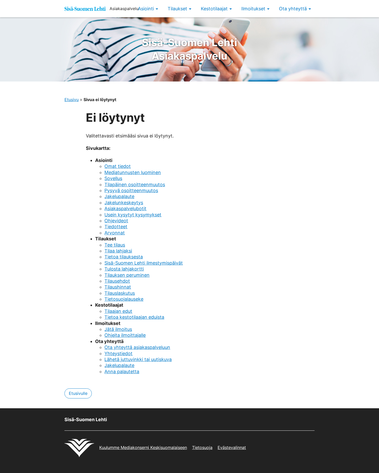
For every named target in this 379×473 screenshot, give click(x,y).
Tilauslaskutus (119, 293)
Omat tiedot (117, 166)
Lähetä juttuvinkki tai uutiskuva (138, 359)
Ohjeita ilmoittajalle (125, 335)
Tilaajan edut (118, 311)
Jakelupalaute (119, 196)
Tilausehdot (117, 281)
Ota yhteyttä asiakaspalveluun (137, 347)
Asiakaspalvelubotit (125, 208)
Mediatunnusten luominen (132, 172)
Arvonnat (114, 232)
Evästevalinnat (232, 447)
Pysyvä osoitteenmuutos (131, 190)
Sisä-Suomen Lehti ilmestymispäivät (143, 263)
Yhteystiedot (118, 353)
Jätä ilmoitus (118, 329)
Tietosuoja (202, 447)
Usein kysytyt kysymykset (132, 214)
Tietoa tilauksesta (123, 256)
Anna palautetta (121, 371)
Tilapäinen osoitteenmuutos (134, 184)
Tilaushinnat (117, 287)
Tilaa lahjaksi (118, 251)
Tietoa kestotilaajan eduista (134, 317)
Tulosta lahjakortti (124, 269)
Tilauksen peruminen (127, 275)
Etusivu (71, 99)
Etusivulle (78, 393)
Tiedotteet (115, 226)
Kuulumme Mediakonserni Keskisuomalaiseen (143, 447)
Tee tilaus (114, 245)
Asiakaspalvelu (189, 49)
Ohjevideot (116, 220)
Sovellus (113, 178)
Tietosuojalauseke (123, 299)
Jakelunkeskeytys (123, 202)
